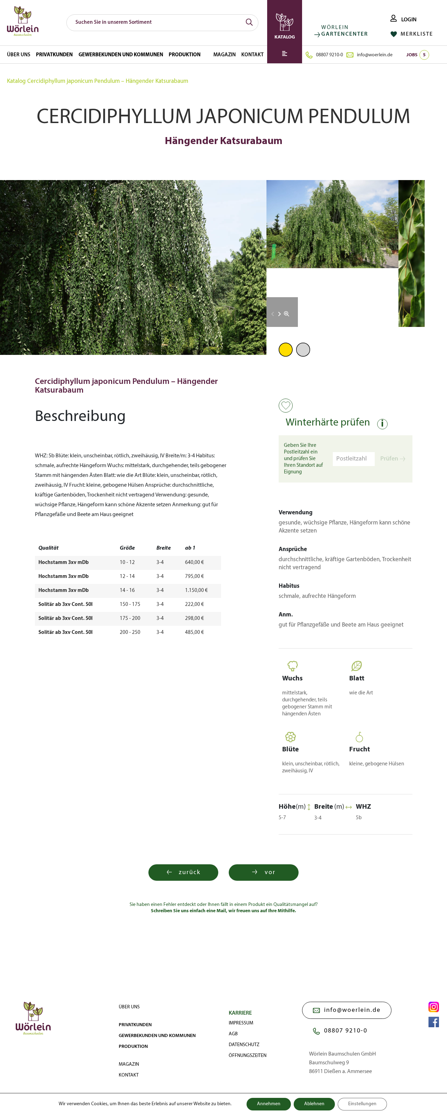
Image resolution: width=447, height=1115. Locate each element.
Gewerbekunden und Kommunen (121, 55)
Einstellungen (362, 1104)
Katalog (16, 81)
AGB (233, 1034)
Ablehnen (314, 1104)
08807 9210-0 (329, 55)
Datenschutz (244, 1045)
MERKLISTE (416, 34)
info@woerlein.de (375, 55)
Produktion (184, 55)
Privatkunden (54, 55)
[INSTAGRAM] (433, 1007)
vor (270, 872)
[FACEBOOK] (433, 1022)
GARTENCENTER (344, 34)
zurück (189, 872)
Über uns (18, 55)
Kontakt (252, 55)
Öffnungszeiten (247, 1055)
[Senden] (249, 22)
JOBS (416, 55)
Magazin (224, 55)
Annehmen (268, 1104)
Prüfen (389, 459)
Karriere (240, 1013)
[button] (279, 313)
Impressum (241, 1023)
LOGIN (408, 20)
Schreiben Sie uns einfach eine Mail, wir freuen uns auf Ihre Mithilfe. (223, 911)
